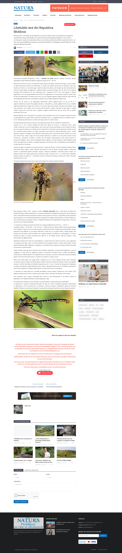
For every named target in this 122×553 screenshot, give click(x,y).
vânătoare (101, 319)
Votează (82, 148)
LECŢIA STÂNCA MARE (64, 460)
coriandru (81, 312)
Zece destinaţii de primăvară (54, 387)
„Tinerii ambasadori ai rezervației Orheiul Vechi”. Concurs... (43, 440)
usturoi (94, 319)
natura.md (19, 47)
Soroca (81, 308)
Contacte (41, 1)
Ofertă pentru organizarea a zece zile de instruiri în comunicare (97, 95)
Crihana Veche (89, 312)
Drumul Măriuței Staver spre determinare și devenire (63, 530)
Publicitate (93, 549)
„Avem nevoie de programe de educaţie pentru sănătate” (96, 103)
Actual (25, 20)
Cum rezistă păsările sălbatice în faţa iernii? (92, 285)
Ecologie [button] (36, 15)
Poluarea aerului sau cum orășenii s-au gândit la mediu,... (66, 439)
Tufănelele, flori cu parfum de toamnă (23, 439)
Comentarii (18, 470)
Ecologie (21, 20)
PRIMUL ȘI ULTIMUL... (94, 86)
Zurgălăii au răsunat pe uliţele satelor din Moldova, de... (65, 523)
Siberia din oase (83, 305)
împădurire (87, 308)
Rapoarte (34, 1)
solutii (97, 312)
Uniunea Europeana (84, 315)
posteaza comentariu (21, 501)
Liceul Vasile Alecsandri (84, 319)
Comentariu (17, 481)
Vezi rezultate (90, 148)
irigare (101, 305)
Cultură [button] (53, 15)
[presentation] (102, 266)
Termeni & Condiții (102, 549)
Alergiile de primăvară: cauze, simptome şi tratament (29, 387)
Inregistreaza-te (102, 1)
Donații (28, 1)
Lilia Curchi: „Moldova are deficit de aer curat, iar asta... (44, 461)
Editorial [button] (27, 15)
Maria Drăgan (94, 315)
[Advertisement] (93, 34)
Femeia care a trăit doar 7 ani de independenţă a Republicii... (97, 111)
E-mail (48, 474)
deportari (91, 305)
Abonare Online (92, 15)
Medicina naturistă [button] (65, 15)
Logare (94, 1)
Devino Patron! (70, 24)
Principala (18, 15)
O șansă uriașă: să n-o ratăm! (23, 460)
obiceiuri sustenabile (98, 308)
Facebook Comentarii (31, 470)
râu (97, 305)
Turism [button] (44, 15)
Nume (15, 474)
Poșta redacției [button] (79, 15)
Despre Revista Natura (20, 1)
